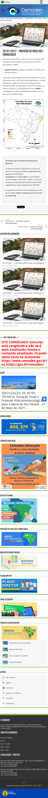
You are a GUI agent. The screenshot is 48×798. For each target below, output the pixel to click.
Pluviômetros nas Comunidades (19, 643)
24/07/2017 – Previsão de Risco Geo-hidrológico (17, 221)
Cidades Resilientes (15, 662)
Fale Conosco (9, 677)
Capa (2, 18)
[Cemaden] (24, 11)
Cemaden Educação (15, 649)
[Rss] (23, 782)
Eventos (7, 683)
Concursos (8, 688)
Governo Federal (6, 738)
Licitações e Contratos (12, 693)
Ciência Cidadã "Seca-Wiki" (18, 656)
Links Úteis (8, 698)
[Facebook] (25, 782)
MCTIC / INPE (5, 744)
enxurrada (22, 177)
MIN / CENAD (5, 747)
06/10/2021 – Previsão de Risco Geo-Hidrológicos (23, 293)
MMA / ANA (4, 750)
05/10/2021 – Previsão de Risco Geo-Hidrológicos (23, 323)
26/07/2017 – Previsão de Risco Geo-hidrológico (31, 227)
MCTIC (2, 741)
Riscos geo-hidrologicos (14, 18)
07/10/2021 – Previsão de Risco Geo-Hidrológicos (23, 263)
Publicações (9, 703)
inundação (10, 177)
